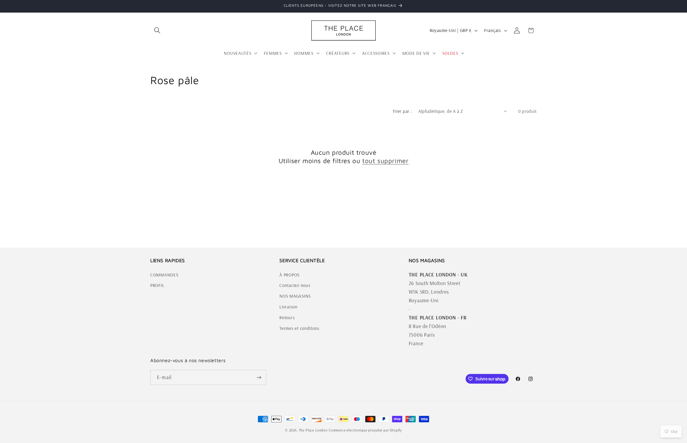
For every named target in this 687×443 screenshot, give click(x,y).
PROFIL (157, 285)
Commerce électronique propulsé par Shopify (365, 430)
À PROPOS (289, 275)
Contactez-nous (294, 285)
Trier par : (402, 111)
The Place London (313, 430)
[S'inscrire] (259, 377)
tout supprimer (385, 160)
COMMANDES (164, 275)
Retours (287, 317)
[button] (157, 30)
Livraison (288, 307)
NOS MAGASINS (295, 296)
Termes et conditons (299, 328)
